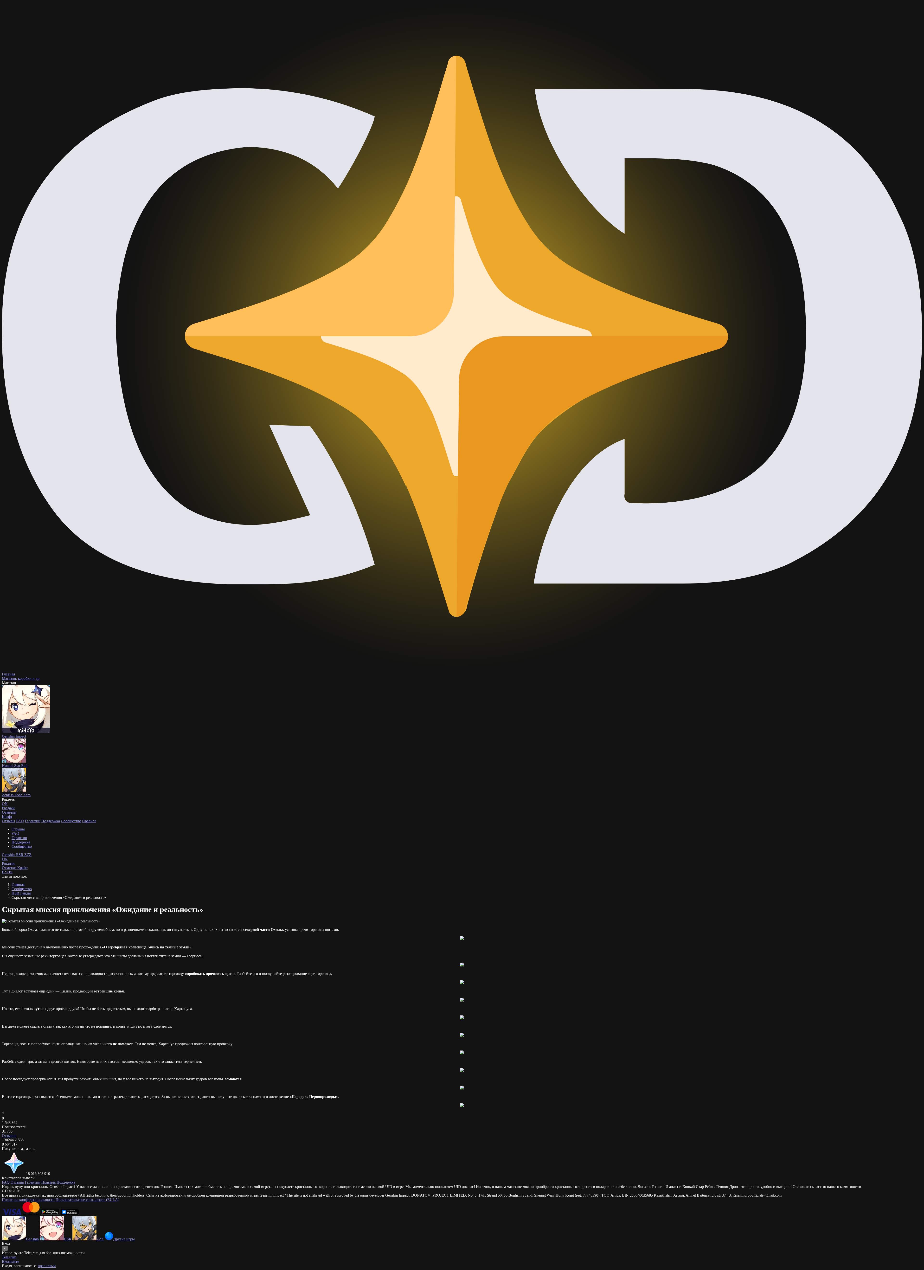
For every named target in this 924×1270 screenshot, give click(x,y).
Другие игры (124, 1239)
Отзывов (9, 1136)
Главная (18, 884)
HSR (20, 855)
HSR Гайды (21, 893)
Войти (7, 872)
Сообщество (71, 821)
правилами (47, 1266)
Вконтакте (10, 1261)
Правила (89, 821)
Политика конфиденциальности (28, 1200)
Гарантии (32, 821)
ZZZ (28, 855)
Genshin (9, 855)
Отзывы (8, 821)
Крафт (7, 817)
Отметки (9, 868)
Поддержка (50, 821)
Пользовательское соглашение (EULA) (87, 1200)
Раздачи (8, 861)
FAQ (20, 821)
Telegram (9, 1257)
